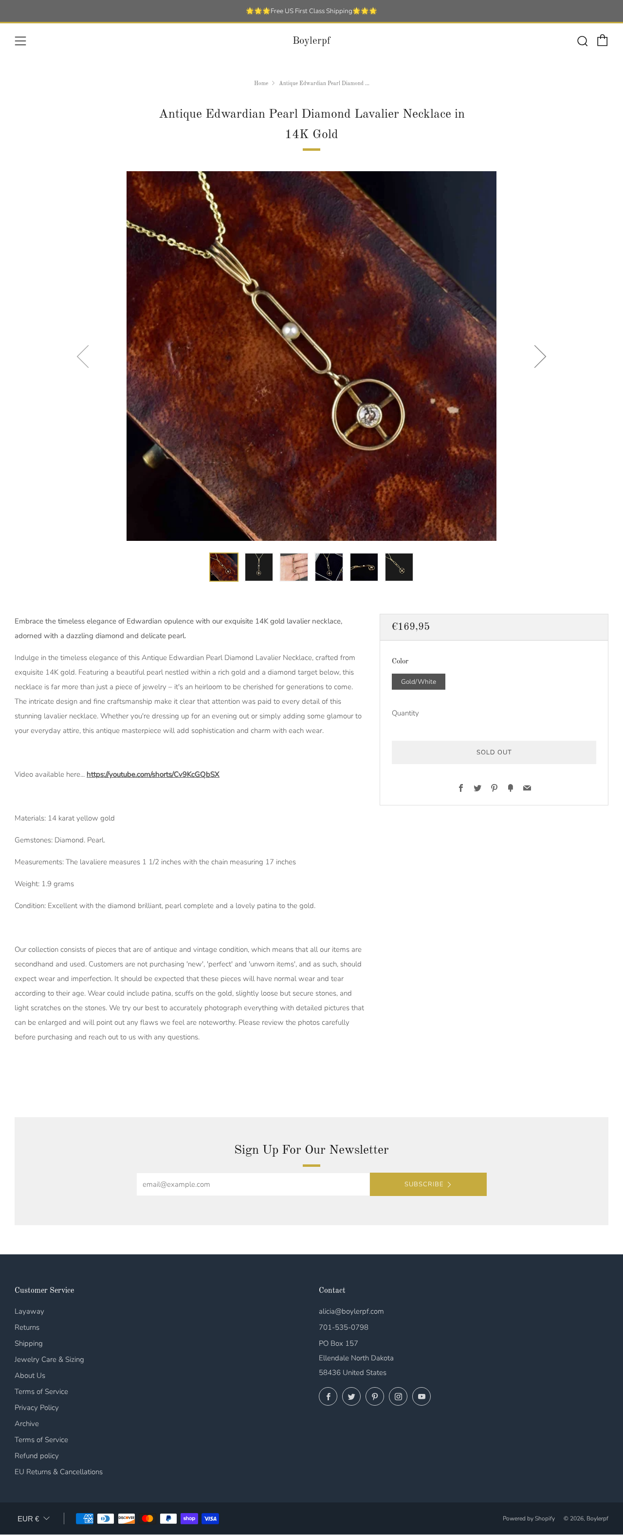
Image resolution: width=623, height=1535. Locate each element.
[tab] (223, 567)
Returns (27, 1327)
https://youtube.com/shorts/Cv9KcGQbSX (153, 774)
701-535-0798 (343, 1327)
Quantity (405, 713)
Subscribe (423, 1184)
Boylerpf (311, 41)
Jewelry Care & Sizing (49, 1359)
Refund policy (37, 1456)
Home (261, 84)
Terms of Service (41, 1391)
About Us (30, 1375)
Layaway (29, 1311)
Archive (27, 1423)
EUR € (28, 1519)
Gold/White (418, 681)
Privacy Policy (37, 1407)
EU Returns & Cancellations (59, 1472)
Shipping (29, 1343)
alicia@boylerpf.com (351, 1311)
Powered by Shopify (529, 1518)
